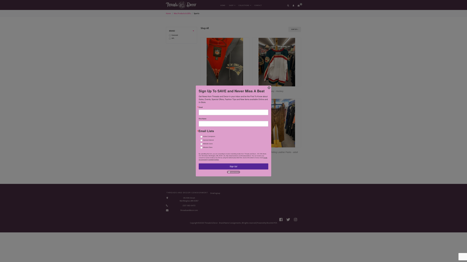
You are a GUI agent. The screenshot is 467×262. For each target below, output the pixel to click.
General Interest (208, 140)
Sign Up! (233, 166)
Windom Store (207, 147)
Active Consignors (209, 136)
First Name (202, 118)
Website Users (208, 144)
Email (201, 107)
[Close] (269, 87)
